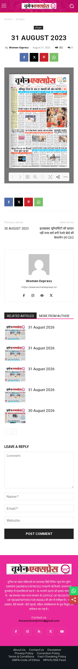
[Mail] (43, 295)
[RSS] (39, 631)
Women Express (19, 47)
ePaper (20, 19)
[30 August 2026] (15, 415)
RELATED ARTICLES (20, 316)
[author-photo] (39, 275)
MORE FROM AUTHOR (54, 316)
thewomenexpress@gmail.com (39, 620)
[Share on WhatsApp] (73, 591)
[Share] (73, 599)
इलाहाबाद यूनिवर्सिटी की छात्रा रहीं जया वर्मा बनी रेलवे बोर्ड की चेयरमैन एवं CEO (57, 233)
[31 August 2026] (15, 332)
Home (8, 19)
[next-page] (14, 431)
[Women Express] (39, 6)
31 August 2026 (41, 327)
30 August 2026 (41, 410)
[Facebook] (24, 57)
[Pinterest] (44, 57)
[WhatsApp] (54, 57)
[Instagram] (34, 295)
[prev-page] (7, 431)
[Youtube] (62, 631)
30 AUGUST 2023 (16, 228)
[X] (34, 57)
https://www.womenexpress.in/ (39, 287)
